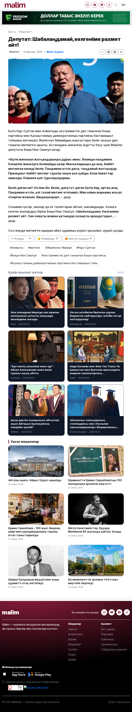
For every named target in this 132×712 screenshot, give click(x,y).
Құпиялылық (109, 644)
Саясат (73, 629)
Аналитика (75, 634)
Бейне (72, 659)
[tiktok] (109, 5)
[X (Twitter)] (121, 51)
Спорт (72, 654)
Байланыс (107, 639)
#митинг (34, 247)
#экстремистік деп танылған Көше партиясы (74, 255)
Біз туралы (108, 629)
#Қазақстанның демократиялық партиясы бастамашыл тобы (53, 263)
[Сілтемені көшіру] (102, 51)
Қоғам (72, 639)
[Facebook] (102, 5)
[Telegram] (108, 51)
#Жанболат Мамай (58, 247)
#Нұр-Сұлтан (85, 247)
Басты (12, 31)
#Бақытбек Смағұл (23, 255)
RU (123, 5)
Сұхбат (73, 649)
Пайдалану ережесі (114, 649)
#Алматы (16, 247)
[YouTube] (95, 5)
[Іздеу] (116, 5)
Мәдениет (25, 31)
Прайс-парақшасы (119, 701)
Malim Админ (55, 51)
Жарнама (107, 634)
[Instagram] (87, 5)
